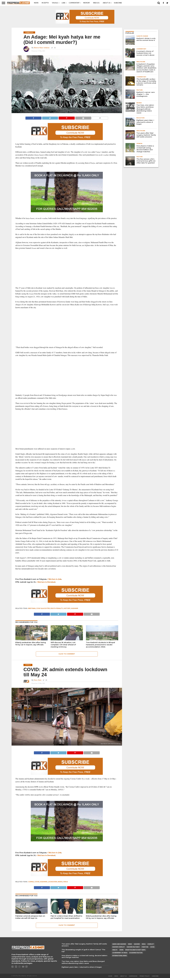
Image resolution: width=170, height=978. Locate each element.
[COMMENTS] (100, 117)
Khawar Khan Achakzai (42, 47)
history (67, 608)
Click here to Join (54, 579)
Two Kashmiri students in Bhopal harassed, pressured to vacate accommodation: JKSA (100, 644)
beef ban (32, 608)
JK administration (135, 953)
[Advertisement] (66, 268)
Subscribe (118, 3)
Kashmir (74, 608)
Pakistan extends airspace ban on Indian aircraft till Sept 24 (30, 917)
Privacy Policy (145, 976)
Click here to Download (46, 582)
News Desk (37, 680)
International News (119, 955)
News (36, 3)
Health (114, 950)
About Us (106, 3)
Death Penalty (56, 608)
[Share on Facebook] (33, 117)
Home (110, 976)
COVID (36, 882)
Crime (121, 950)
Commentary (74, 3)
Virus (65, 882)
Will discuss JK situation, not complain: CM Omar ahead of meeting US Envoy (63, 644)
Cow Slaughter (43, 608)
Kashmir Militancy (133, 947)
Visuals (55, 3)
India (143, 944)
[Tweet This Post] (50, 117)
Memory (86, 3)
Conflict (151, 944)
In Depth (45, 3)
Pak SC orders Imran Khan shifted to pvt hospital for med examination (66, 917)
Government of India (119, 953)
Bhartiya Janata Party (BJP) (135, 950)
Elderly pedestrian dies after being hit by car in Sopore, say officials (30, 643)
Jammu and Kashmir (119, 944)
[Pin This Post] (67, 117)
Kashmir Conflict (118, 947)
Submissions (133, 976)
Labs (63, 3)
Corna (31, 882)
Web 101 (96, 3)
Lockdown (52, 882)
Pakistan (145, 947)
